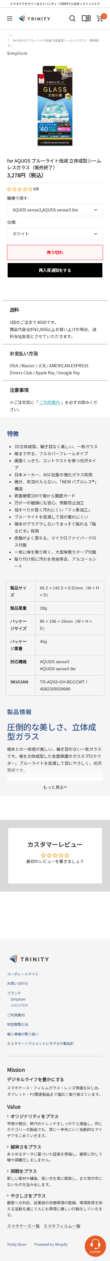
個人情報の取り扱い (23, 1033)
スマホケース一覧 (23, 1226)
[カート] (100, 18)
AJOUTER (17, 1005)
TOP (10, 35)
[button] (20, 189)
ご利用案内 (49, 402)
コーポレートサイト (23, 973)
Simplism (17, 53)
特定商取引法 (17, 1024)
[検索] (72, 18)
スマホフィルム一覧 (61, 1226)
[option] (55, 294)
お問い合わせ (17, 983)
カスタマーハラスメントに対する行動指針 (40, 1043)
